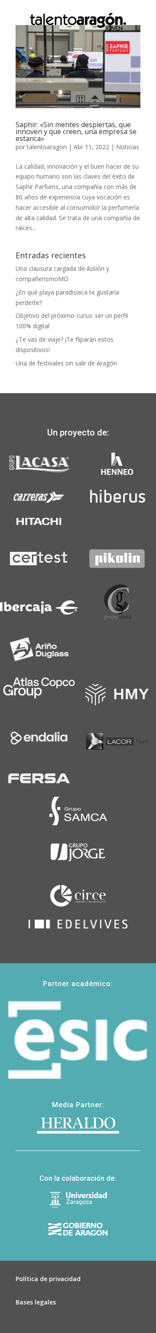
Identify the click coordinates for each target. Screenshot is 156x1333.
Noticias (127, 147)
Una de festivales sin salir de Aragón (66, 363)
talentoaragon (47, 147)
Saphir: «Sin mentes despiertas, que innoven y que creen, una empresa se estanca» (76, 131)
